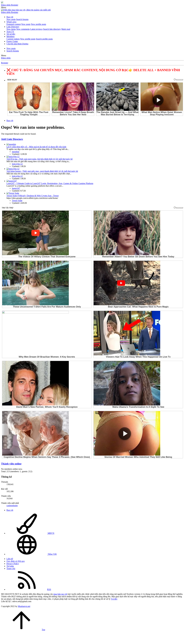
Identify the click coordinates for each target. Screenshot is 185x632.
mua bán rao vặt (60, 594)
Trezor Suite (17, 200)
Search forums (22, 19)
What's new (12, 22)
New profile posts (38, 24)
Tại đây (114, 599)
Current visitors (13, 39)
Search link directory (52, 29)
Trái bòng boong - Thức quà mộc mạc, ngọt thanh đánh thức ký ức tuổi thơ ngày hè (42, 171)
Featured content (14, 24)
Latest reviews (36, 29)
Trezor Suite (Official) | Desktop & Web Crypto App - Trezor (33, 195)
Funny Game (12, 41)
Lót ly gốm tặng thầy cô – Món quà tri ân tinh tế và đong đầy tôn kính (36, 147)
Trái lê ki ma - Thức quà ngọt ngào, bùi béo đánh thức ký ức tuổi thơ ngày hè (40, 159)
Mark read (65, 29)
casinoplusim (12, 505)
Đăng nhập (6, 58)
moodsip (15, 151)
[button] (3, 7)
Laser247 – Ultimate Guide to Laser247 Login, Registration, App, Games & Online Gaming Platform (50, 183)
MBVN (50, 533)
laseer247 (16, 188)
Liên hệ (10, 559)
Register (4, 63)
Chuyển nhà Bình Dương (17, 44)
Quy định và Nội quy (16, 561)
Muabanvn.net (24, 606)
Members (10, 36)
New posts (11, 19)
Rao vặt (10, 17)
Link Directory (13, 27)
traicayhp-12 (17, 164)
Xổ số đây (11, 34)
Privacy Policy (13, 563)
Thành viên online (11, 463)
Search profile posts (44, 39)
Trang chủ (11, 568)
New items (11, 29)
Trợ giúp (10, 566)
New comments (23, 29)
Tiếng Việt (52, 554)
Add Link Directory (12, 139)
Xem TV (10, 31)
